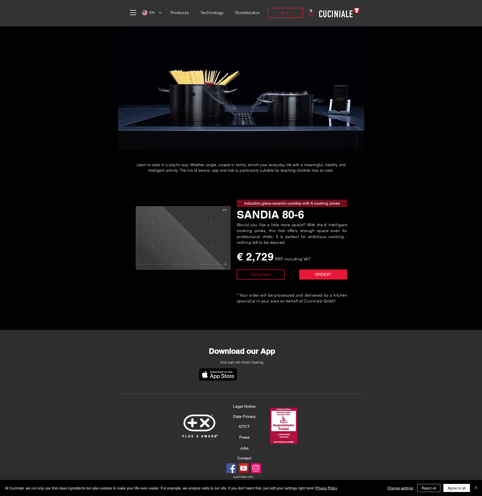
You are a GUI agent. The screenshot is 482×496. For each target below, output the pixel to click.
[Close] (476, 488)
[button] (133, 12)
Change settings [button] (400, 487)
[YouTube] (244, 468)
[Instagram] (256, 468)
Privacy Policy (326, 487)
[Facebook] (231, 468)
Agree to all (457, 487)
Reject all (428, 487)
